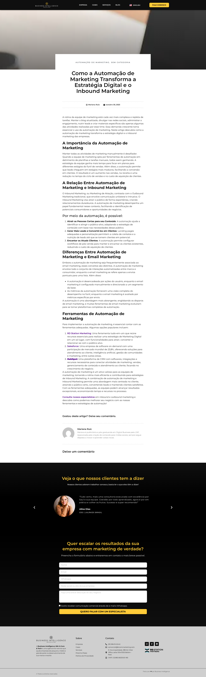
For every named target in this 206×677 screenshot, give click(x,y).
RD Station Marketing (79, 333)
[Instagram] (147, 644)
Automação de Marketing (92, 62)
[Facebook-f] (152, 644)
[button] (34, 507)
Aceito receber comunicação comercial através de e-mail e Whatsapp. (94, 606)
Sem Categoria (120, 62)
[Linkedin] (157, 644)
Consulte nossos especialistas (78, 397)
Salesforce (73, 346)
